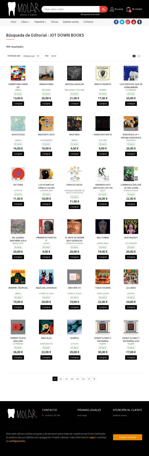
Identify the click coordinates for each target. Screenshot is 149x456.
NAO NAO (74, 134)
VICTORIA (18, 184)
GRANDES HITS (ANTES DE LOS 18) (102, 186)
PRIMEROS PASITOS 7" (46, 239)
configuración (17, 441)
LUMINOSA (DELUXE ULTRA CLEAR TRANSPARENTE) (131, 186)
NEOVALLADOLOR (74, 84)
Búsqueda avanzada (90, 14)
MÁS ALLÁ (46, 337)
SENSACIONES (46, 84)
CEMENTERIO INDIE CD (18, 85)
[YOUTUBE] (133, 22)
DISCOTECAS (18, 134)
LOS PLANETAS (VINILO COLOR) (46, 186)
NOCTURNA (103, 237)
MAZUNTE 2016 (46, 134)
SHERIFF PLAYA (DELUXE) (18, 339)
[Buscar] (104, 9)
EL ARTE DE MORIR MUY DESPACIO (74, 239)
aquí (92, 437)
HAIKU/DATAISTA (103, 134)
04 (72, 378)
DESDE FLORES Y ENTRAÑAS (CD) (131, 339)
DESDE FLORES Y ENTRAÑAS (102, 339)
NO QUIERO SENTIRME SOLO (18, 239)
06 (83, 378)
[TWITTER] (122, 22)
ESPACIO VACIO (74, 184)
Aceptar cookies (127, 437)
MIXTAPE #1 (74, 287)
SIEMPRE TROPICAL (18, 287)
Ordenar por (14, 56)
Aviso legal (82, 415)
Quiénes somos (120, 415)
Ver (47, 56)
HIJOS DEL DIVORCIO (46, 287)
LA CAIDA (131, 287)
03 (66, 378)
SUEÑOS (74, 337)
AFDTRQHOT (131, 237)
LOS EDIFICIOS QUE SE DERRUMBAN (131, 85)
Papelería (39, 22)
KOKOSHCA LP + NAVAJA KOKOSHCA (131, 136)
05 (78, 378)
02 (61, 378)
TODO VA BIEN (102, 287)
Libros (24, 22)
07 (89, 378)
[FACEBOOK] (116, 22)
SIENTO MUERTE (102, 84)
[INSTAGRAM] (127, 22)
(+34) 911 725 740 (52, 415)
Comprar (18, 103)
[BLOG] (139, 22)
